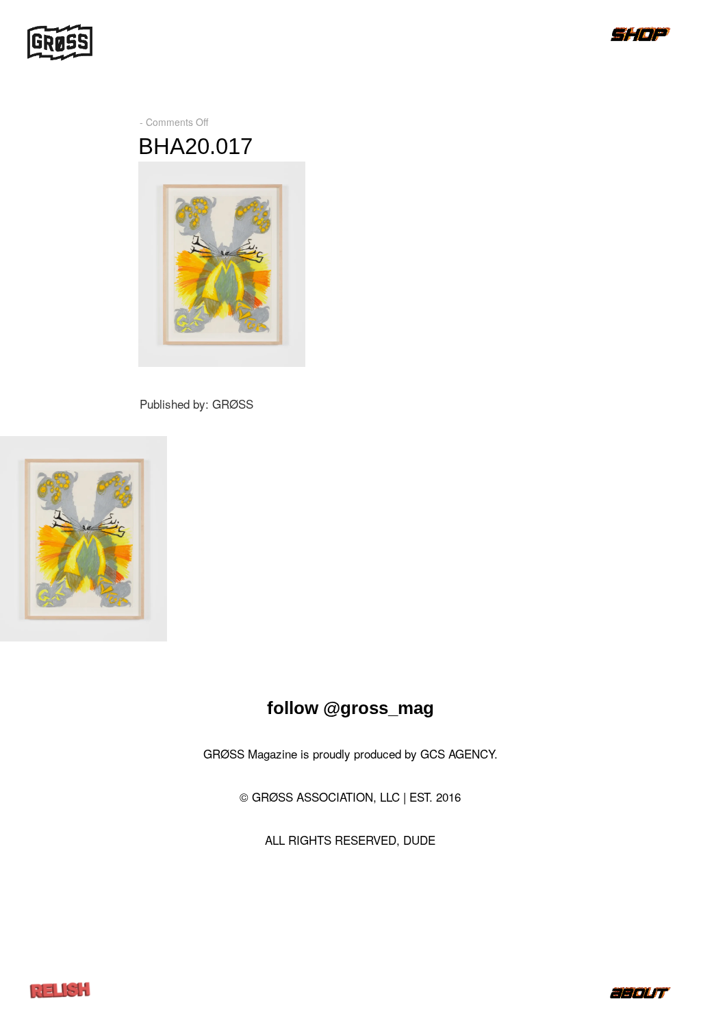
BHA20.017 (195, 146)
